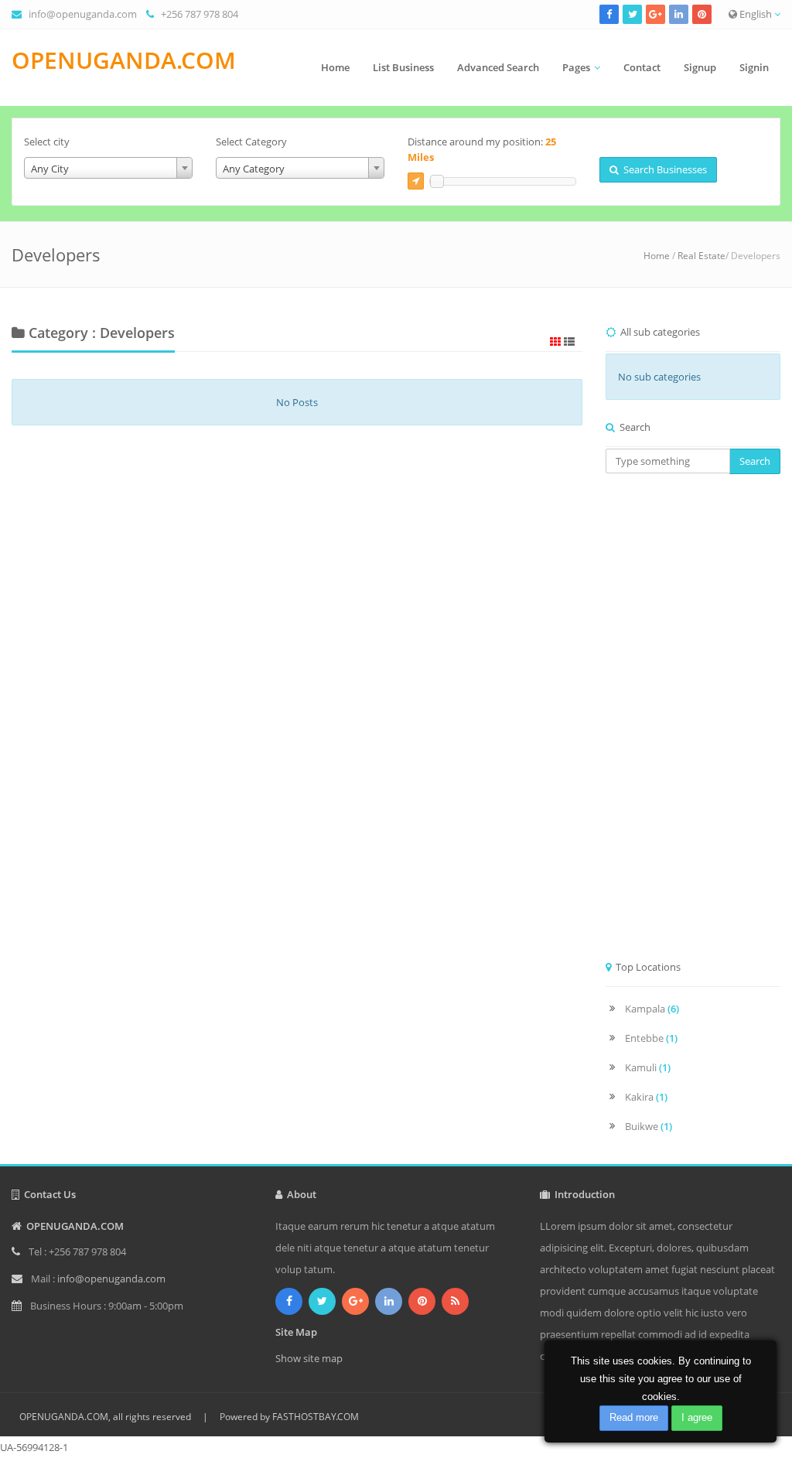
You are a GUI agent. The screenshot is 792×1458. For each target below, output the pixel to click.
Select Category (251, 142)
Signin (754, 67)
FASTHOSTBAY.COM (315, 1416)
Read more (633, 1417)
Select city (47, 142)
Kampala (652, 1009)
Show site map (309, 1358)
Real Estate (701, 255)
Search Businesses (663, 169)
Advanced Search (498, 67)
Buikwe (648, 1126)
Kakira (646, 1097)
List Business (403, 67)
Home (335, 67)
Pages (576, 67)
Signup (700, 67)
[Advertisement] (693, 722)
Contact (642, 67)
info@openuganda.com (83, 14)
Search (754, 461)
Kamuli (648, 1067)
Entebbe (651, 1038)
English (755, 14)
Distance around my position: (482, 149)
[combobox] (108, 168)
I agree (696, 1417)
